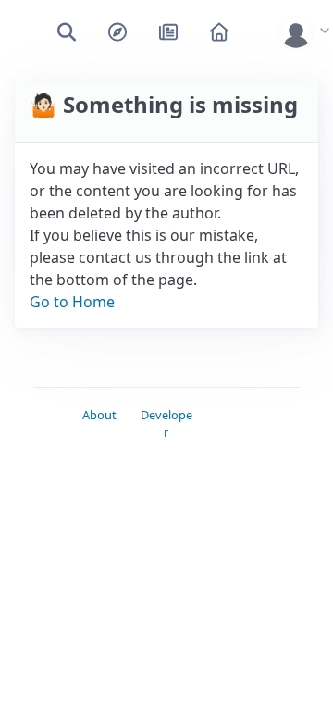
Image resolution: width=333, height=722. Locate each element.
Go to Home (72, 302)
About (99, 414)
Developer (166, 423)
